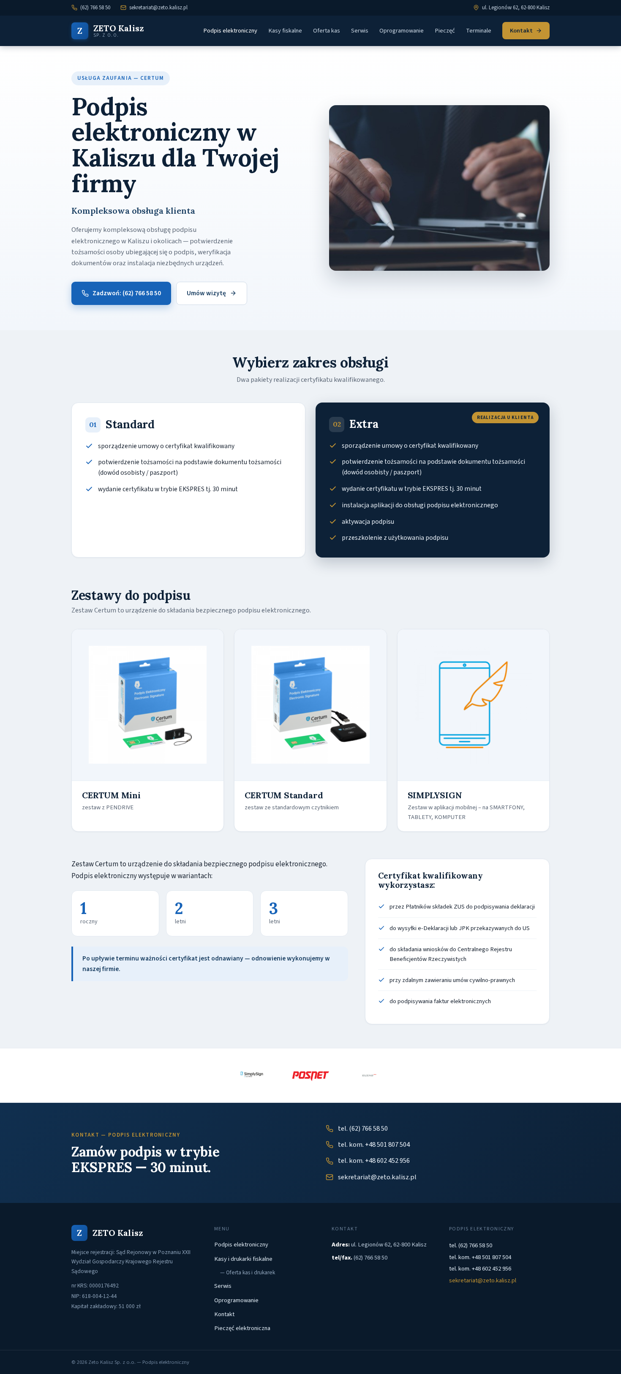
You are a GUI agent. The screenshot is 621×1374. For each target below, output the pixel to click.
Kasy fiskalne (285, 30)
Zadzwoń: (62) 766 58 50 (127, 293)
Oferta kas (326, 30)
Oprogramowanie (401, 30)
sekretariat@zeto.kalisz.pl (158, 7)
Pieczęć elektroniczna (242, 1328)
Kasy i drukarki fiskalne (243, 1258)
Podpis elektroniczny (230, 30)
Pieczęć (445, 30)
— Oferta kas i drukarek (247, 1272)
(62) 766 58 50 (95, 7)
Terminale (478, 30)
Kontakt (521, 30)
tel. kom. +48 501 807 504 (374, 1145)
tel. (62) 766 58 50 (363, 1129)
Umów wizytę (206, 293)
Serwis (359, 30)
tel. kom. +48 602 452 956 (374, 1161)
